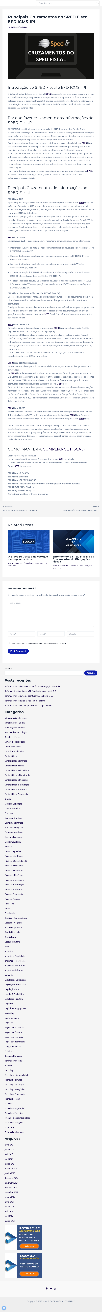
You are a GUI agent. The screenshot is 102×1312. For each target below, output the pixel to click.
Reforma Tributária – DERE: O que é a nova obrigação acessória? (33, 686)
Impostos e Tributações (15, 965)
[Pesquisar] (97, 3)
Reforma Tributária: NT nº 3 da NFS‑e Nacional (25, 700)
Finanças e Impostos (14, 870)
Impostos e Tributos (14, 970)
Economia (9, 813)
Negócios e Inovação (14, 1037)
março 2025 (10, 1163)
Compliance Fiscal (31, 563)
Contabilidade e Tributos (16, 789)
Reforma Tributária (13, 1060)
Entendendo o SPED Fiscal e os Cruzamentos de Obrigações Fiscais (73, 559)
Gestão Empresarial (13, 927)
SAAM (61, 459)
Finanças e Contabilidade (16, 861)
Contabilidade (11, 756)
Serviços (8, 1065)
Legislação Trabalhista (14, 994)
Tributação (9, 1127)
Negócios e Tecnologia (15, 1041)
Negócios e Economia (14, 1027)
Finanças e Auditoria (14, 856)
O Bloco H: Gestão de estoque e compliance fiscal (28, 558)
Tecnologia (9, 1070)
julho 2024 (9, 1201)
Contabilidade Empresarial (16, 794)
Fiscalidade (10, 913)
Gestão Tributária (12, 941)
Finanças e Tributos (13, 889)
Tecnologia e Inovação (14, 1084)
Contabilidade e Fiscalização (17, 775)
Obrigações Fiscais (13, 1046)
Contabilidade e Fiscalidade (17, 770)
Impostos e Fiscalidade (15, 956)
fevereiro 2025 (11, 1168)
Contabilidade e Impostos (16, 780)
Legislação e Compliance (15, 979)
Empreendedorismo (14, 832)
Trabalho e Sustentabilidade (17, 1118)
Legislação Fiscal (12, 989)
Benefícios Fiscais (12, 737)
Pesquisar (8, 668)
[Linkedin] (47, 1288)
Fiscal (41, 563)
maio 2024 (9, 1211)
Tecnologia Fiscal (12, 1098)
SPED (48, 94)
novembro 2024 (11, 1182)
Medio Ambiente (12, 1018)
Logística (9, 1003)
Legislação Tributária (14, 999)
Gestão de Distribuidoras (16, 918)
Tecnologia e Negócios (15, 1089)
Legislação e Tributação (15, 984)
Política (8, 1051)
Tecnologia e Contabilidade (17, 1075)
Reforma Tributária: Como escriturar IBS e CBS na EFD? (29, 696)
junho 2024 (9, 1206)
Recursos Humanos (13, 1056)
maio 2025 (9, 1154)
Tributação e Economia (15, 1132)
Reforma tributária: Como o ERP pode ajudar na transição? (30, 691)
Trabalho (9, 1103)
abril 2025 (9, 1159)
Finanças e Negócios (14, 875)
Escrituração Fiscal (13, 841)
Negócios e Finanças (14, 1032)
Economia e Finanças (14, 822)
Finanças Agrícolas (13, 851)
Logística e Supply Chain (15, 1008)
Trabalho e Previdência (15, 1113)
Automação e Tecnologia (15, 732)
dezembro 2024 (11, 1178)
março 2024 (10, 1221)
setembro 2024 (11, 1192)
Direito (8, 799)
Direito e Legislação (13, 803)
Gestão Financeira (12, 932)
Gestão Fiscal (10, 937)
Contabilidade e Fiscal (14, 765)
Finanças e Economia (14, 865)
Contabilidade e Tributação (17, 784)
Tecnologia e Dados (13, 1079)
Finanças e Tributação (14, 884)
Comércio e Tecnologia (15, 741)
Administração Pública (15, 722)
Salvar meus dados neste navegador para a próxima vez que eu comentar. (38, 643)
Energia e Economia (13, 837)
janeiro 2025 (10, 1173)
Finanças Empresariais (14, 894)
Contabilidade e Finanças (16, 760)
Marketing (9, 1013)
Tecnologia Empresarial (15, 1094)
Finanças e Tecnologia (14, 880)
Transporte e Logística (15, 1122)
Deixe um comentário (16, 563)
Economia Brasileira (13, 818)
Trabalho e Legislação (14, 1108)
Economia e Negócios (14, 827)
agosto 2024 (10, 1197)
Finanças (8, 846)
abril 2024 (9, 1216)
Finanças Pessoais (12, 899)
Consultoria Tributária (14, 751)
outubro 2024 (11, 1187)
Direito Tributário (12, 808)
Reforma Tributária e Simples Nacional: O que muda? (28, 705)
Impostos (9, 951)
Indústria (9, 975)
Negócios (9, 1022)
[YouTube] (51, 1288)
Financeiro (9, 903)
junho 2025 (9, 1149)
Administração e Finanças (16, 718)
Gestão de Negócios (13, 922)
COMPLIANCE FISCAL (63, 449)
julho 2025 (9, 1144)
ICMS (7, 946)
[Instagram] (55, 1288)
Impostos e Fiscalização (15, 960)
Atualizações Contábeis (15, 727)
